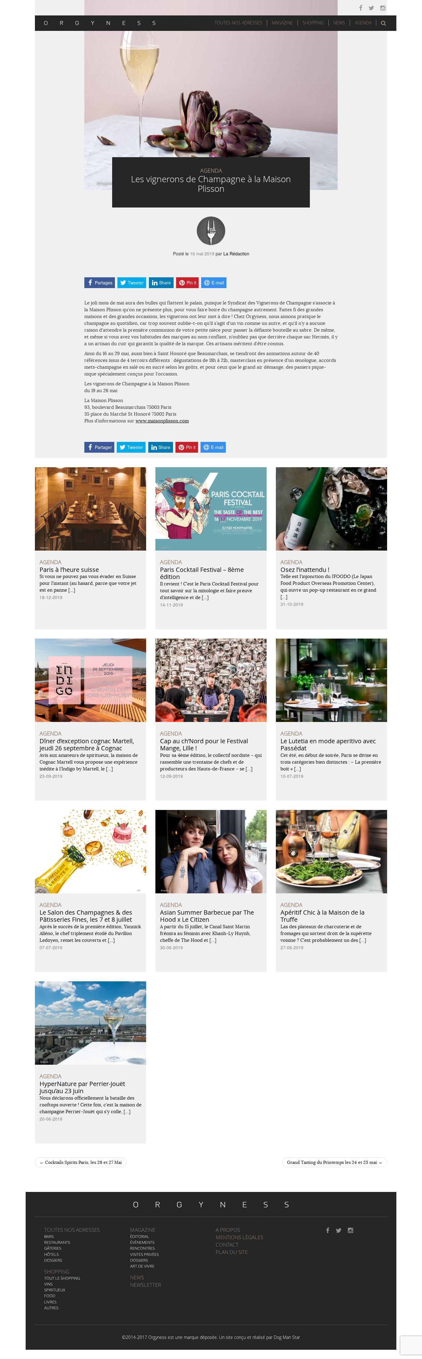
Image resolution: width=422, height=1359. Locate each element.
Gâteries (52, 1248)
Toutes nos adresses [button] (238, 23)
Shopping (313, 23)
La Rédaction (236, 253)
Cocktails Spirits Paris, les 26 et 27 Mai (81, 1162)
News (339, 23)
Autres (51, 1308)
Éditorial (139, 1236)
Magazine (282, 23)
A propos (228, 1229)
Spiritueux (54, 1290)
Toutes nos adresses (72, 1229)
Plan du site (232, 1252)
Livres (50, 1302)
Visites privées (144, 1254)
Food (49, 1295)
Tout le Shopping (62, 1278)
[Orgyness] (100, 22)
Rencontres (142, 1248)
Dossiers (53, 1260)
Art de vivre (142, 1266)
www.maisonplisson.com (162, 421)
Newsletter (145, 1284)
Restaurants (57, 1242)
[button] (383, 23)
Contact (227, 1244)
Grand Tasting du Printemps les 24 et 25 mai (334, 1162)
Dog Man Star (287, 1337)
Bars (49, 1236)
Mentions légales (239, 1237)
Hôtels (51, 1254)
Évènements (142, 1242)
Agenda (363, 23)
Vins (48, 1284)
